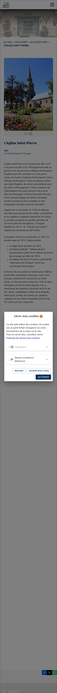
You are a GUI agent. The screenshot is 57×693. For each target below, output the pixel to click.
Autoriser (43, 377)
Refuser (19, 371)
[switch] (9, 359)
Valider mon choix (39, 371)
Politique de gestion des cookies (23, 338)
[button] (28, 347)
